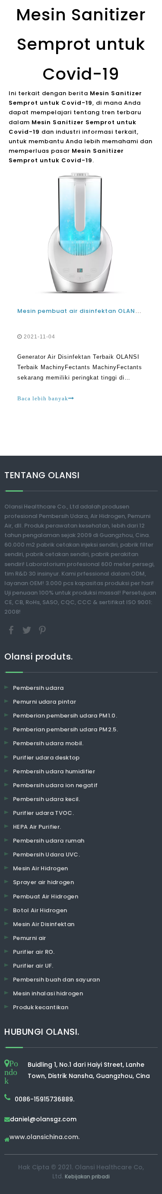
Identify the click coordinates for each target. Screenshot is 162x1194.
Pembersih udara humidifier (54, 771)
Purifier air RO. (34, 952)
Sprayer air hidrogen (43, 882)
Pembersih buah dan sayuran (56, 979)
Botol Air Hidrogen (40, 910)
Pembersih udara (38, 688)
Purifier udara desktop (46, 757)
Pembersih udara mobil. (48, 743)
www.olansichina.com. (44, 1137)
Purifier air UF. (33, 966)
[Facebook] (12, 630)
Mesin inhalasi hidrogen (48, 993)
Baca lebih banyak (42, 398)
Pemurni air (29, 938)
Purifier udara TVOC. (43, 813)
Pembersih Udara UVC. (46, 854)
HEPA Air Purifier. (37, 827)
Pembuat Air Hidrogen (45, 896)
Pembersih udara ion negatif (55, 785)
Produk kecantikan (40, 1007)
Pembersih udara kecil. (46, 799)
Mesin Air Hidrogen (40, 868)
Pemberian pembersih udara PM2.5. (65, 729)
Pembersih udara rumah (48, 841)
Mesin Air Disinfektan (43, 924)
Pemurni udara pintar (44, 702)
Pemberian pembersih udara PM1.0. (65, 715)
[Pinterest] (42, 630)
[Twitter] (27, 630)
